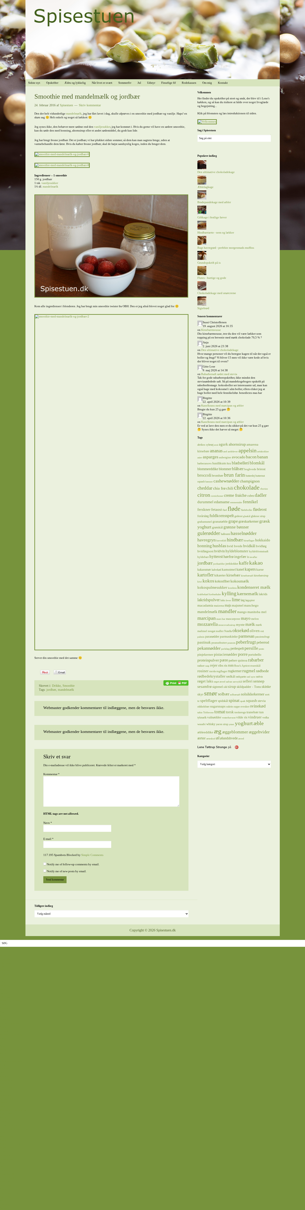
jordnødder (219, 564)
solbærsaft (235, 694)
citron (203, 495)
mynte (240, 624)
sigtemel (217, 686)
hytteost (216, 556)
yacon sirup (222, 724)
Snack (3, 1102)
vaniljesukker (102, 126)
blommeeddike (207, 469)
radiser (201, 665)
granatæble (220, 521)
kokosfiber (222, 581)
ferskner (204, 509)
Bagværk (5, 1008)
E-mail (48, 839)
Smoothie (69, 685)
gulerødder (208, 533)
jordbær (51, 689)
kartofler (205, 574)
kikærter (220, 575)
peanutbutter (219, 642)
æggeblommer (235, 731)
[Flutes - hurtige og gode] (201, 274)
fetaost (216, 509)
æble (258, 723)
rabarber (256, 660)
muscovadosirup (226, 625)
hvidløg (261, 546)
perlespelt (237, 648)
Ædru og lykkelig (10, 1125)
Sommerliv (6, 1147)
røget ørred (219, 681)
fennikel (250, 501)
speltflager (208, 701)
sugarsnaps (218, 706)
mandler (227, 611)
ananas (216, 450)
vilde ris (241, 717)
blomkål (257, 462)
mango (242, 612)
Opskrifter (6, 959)
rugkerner (235, 671)
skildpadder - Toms (249, 686)
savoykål (237, 681)
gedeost (238, 516)
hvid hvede (234, 546)
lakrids (263, 594)
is (248, 557)
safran (229, 681)
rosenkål (255, 665)
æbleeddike (205, 732)
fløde (234, 508)
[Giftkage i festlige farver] (201, 213)
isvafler (253, 557)
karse (260, 569)
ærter (201, 738)
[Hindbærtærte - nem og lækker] (201, 228)
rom (231, 665)
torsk (230, 712)
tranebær (253, 712)
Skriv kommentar (90, 105)
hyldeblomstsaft (258, 551)
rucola (212, 671)
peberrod (263, 642)
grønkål (217, 527)
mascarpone (233, 618)
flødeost (260, 509)
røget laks (205, 681)
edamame (222, 502)
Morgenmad (7, 1079)
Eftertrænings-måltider (13, 1061)
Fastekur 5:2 (7, 1181)
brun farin (234, 475)
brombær (217, 475)
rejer (213, 665)
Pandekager (7, 1087)
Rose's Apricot (242, 665)
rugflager (221, 671)
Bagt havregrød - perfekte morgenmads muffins (225, 247)
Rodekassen (7, 1177)
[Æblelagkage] (201, 183)
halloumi (225, 534)
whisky (210, 724)
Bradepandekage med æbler (214, 202)
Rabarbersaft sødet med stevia (219, 374)
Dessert (4, 1031)
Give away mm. (9, 1193)
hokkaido (262, 540)
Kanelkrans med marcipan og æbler (222, 405)
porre (243, 654)
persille (251, 648)
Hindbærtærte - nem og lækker (215, 232)
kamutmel (229, 569)
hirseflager (249, 540)
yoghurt (244, 723)
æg (217, 731)
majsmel (237, 605)
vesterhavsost (229, 717)
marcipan (206, 618)
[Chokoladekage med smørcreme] (201, 289)
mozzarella (207, 624)
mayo (246, 618)
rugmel (248, 670)
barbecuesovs (204, 463)
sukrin (229, 706)
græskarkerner (248, 521)
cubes (250, 495)
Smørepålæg (7, 1098)
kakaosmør (204, 569)
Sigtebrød (203, 308)
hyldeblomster (237, 551)
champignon (250, 481)
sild (225, 686)
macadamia (205, 605)
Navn (47, 822)
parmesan (246, 636)
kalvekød (216, 569)
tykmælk (202, 717)
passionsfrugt (262, 636)
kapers (250, 569)
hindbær (235, 539)
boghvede (250, 469)
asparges (210, 456)
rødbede (262, 671)
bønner (209, 481)
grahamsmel (204, 521)
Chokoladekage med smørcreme (216, 293)
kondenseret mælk (253, 587)
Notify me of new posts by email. (66, 871)
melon (255, 618)
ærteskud (210, 738)
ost (262, 631)
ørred (241, 738)
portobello (254, 654)
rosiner (203, 671)
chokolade (246, 487)
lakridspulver (208, 599)
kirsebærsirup (261, 575)
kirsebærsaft (247, 575)
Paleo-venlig (7, 1083)
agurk (223, 444)
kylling (229, 593)
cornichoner (217, 496)
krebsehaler (215, 594)
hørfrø (229, 556)
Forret (3, 1064)
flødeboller (246, 510)
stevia (262, 701)
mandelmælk (74, 113)
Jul (2, 1166)
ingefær (240, 556)
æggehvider (259, 731)
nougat (211, 631)
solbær (223, 694)
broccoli (204, 475)
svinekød (258, 706)
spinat (234, 700)
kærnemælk (247, 593)
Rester (4, 1091)
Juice (3, 1072)
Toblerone (208, 712)
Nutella (228, 631)
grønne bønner (236, 527)
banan (262, 456)
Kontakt (5, 1208)
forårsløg (203, 516)
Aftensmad (6, 963)
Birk (229, 463)
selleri (248, 681)
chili (229, 488)
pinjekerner (205, 654)
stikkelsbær (203, 706)
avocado (238, 457)
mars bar (220, 619)
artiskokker (263, 451)
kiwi (199, 581)
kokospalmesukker (212, 587)
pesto (261, 649)
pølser (233, 660)
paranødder (212, 636)
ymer (231, 724)
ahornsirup (237, 444)
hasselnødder (244, 533)
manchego (251, 605)
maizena (219, 605)
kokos (208, 581)
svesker (244, 706)
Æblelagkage (205, 187)
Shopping (6, 1196)
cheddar (204, 488)
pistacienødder (225, 654)
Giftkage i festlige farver (212, 217)
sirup (232, 686)
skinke (266, 686)
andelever (233, 451)
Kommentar (51, 774)
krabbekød (203, 594)
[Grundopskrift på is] (201, 259)
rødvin (259, 676)
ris (225, 665)
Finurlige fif (7, 1174)
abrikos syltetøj (205, 444)
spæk (242, 701)
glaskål (246, 516)
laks (222, 600)
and (225, 451)
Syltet (3, 1106)
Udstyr (4, 1170)
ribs (220, 665)
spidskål (223, 701)
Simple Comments (92, 855)
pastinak (204, 642)
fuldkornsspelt (221, 515)
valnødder (214, 717)
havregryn (206, 539)
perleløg (225, 649)
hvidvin (219, 551)
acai (216, 445)
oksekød (240, 630)
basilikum (219, 463)
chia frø (219, 488)
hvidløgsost (205, 551)
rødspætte (241, 676)
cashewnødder (226, 481)
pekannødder (209, 648)
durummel (205, 502)
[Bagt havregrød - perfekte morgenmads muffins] (201, 244)
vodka (265, 717)
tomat (219, 711)
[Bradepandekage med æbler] (201, 198)
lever (228, 600)
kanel (240, 569)
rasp (207, 666)
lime (236, 599)
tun (261, 712)
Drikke (56, 685)
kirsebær (233, 575)
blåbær (238, 468)
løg (243, 600)
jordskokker (232, 563)
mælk (250, 624)
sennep (258, 681)
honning (204, 545)
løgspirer (250, 600)
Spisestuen (152, 39)
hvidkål (249, 546)
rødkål (230, 676)
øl (217, 738)
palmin (201, 637)
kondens (232, 588)
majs (228, 605)
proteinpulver (208, 660)
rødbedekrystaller (211, 676)
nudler (220, 631)
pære (224, 660)
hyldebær (203, 557)
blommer (225, 469)
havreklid (221, 540)
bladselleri (240, 463)
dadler (261, 495)
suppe (237, 706)
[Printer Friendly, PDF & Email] (175, 682)
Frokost (4, 1068)
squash (251, 700)
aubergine (225, 457)
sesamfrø (204, 686)
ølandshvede (229, 738)
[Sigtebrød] (201, 304)
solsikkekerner (252, 694)
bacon (251, 456)
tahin (200, 712)
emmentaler (236, 502)
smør (210, 693)
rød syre (251, 677)
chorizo (264, 489)
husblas (219, 545)
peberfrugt (246, 642)
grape (233, 521)
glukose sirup (258, 516)
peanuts (231, 643)
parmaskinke (229, 636)
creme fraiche (235, 495)
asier (199, 457)
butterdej (250, 475)
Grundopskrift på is (209, 262)
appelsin (247, 450)
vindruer (255, 717)
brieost (261, 469)
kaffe (244, 563)
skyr (200, 694)
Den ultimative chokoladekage (216, 172)
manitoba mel (256, 612)
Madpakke (6, 1076)
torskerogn (240, 712)
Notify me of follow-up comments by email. (73, 864)
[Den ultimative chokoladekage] (201, 168)
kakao (256, 563)
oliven (255, 630)
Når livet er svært (10, 1143)
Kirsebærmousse (211, 330)
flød (225, 510)
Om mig (5, 1204)
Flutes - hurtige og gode (211, 278)
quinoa (242, 660)
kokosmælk (239, 581)
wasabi (201, 724)
